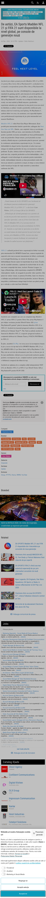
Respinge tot (23, 881)
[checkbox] (7, 868)
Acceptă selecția (23, 887)
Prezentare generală (39, 833)
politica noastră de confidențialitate (28, 863)
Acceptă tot (23, 893)
